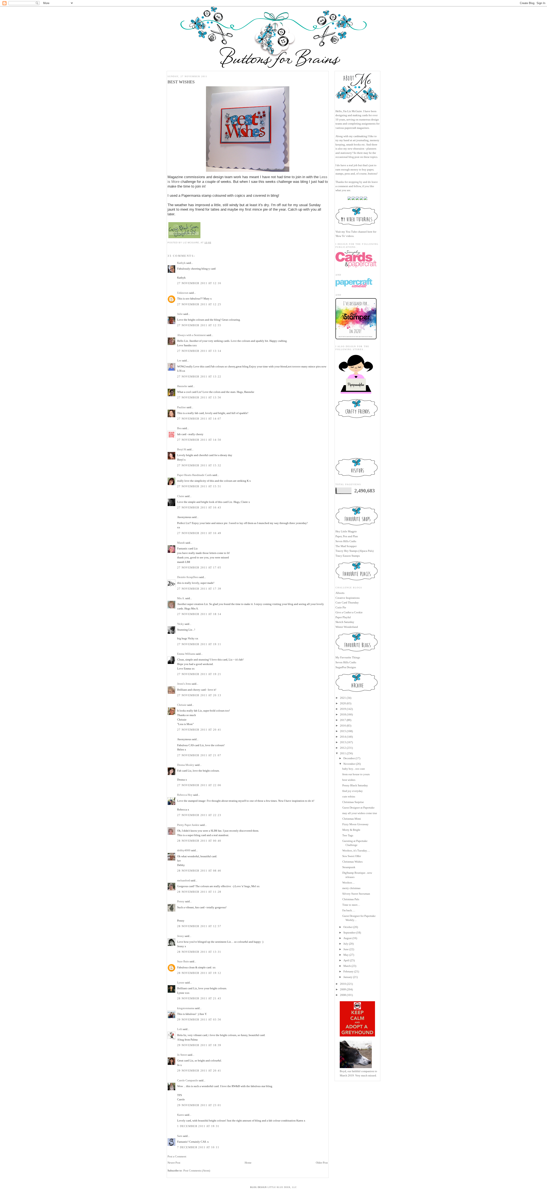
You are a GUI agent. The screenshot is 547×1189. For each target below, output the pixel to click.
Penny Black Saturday (355, 785)
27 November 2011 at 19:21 (199, 674)
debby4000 (183, 850)
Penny (180, 901)
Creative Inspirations (347, 597)
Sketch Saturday (344, 622)
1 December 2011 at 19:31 (198, 1126)
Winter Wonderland (346, 626)
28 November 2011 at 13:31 (199, 951)
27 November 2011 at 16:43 (199, 507)
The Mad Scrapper (346, 546)
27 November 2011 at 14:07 (199, 418)
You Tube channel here (359, 231)
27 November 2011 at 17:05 (199, 567)
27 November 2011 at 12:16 (199, 283)
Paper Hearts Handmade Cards (194, 475)
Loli (180, 1029)
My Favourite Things (347, 657)
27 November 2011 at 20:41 (199, 729)
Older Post (322, 1162)
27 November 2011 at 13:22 (199, 376)
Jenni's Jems (184, 683)
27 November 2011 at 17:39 (199, 588)
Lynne (180, 982)
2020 (343, 703)
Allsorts (339, 592)
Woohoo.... (348, 882)
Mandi (181, 542)
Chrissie (182, 704)
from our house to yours (356, 774)
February (348, 971)
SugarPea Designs (345, 667)
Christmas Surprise (353, 802)
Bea (179, 428)
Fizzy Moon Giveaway (355, 824)
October (348, 927)
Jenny (180, 936)
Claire (180, 496)
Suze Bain (183, 961)
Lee (179, 360)
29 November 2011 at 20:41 (199, 1070)
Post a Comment (177, 1156)
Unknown (182, 292)
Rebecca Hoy (185, 794)
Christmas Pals (350, 899)
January (347, 977)
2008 (343, 995)
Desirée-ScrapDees (188, 577)
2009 (343, 989)
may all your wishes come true (359, 813)
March (347, 965)
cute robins (348, 796)
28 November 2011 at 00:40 (199, 840)
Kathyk (181, 262)
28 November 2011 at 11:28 (199, 891)
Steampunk (348, 867)
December (349, 758)
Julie (180, 314)
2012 (343, 747)
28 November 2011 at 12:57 (199, 926)
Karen (180, 1114)
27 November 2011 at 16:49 (199, 533)
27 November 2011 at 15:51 (199, 486)
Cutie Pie (340, 607)
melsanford (183, 880)
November (349, 763)
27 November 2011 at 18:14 (199, 614)
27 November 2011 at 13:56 (199, 397)
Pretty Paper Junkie (188, 824)
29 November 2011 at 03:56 (199, 1019)
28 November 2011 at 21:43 (199, 998)
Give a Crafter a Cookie (349, 612)
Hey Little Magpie (346, 531)
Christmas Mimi (351, 818)
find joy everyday (352, 791)
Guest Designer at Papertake (358, 807)
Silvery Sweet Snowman (356, 893)
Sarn (179, 1136)
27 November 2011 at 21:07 (199, 755)
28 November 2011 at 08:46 (199, 870)
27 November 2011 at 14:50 (199, 439)
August (347, 938)
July (345, 943)
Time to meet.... (351, 904)
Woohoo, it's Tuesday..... (356, 850)
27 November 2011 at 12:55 (199, 325)
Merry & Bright (351, 829)
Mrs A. (181, 598)
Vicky (180, 623)
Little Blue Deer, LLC (282, 1187)
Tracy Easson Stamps (347, 555)
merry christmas (351, 888)
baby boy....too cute (353, 768)
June (346, 949)
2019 (343, 708)
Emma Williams (186, 653)
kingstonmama (185, 1008)
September (349, 932)
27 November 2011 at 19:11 (199, 644)
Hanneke (182, 386)
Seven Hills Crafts (345, 541)
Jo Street (182, 1054)
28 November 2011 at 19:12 (199, 973)
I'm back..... (348, 910)
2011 (343, 753)
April (346, 960)
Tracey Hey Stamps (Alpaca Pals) (354, 550)
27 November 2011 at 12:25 (199, 304)
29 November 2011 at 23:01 (199, 1105)
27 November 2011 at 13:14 (199, 350)
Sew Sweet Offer (351, 856)
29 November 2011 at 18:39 (199, 1045)
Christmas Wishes (352, 861)
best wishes (348, 779)
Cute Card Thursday (347, 602)
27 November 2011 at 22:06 (199, 785)
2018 (343, 714)
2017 (343, 720)
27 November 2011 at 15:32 (199, 465)
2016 (343, 725)
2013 (343, 742)
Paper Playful (343, 617)
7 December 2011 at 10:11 (198, 1147)
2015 (343, 731)
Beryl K (181, 449)
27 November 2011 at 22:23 (199, 815)
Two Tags (347, 835)
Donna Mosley (185, 764)
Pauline (181, 407)
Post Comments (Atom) (196, 1170)
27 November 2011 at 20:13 (199, 695)
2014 (343, 736)
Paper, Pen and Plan (346, 536)
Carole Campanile (187, 1080)
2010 (343, 983)
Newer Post (174, 1162)
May (346, 954)
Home (248, 1162)
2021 (343, 697)
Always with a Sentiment (191, 335)
